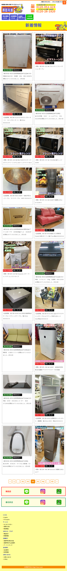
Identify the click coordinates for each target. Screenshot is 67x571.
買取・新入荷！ (49, 63)
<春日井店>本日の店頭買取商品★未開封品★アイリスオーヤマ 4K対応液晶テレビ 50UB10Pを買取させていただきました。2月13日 (17, 231)
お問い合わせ (7, 557)
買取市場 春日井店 (9, 541)
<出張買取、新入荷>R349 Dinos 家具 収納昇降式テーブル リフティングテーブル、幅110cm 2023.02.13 (17, 316)
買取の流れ (7, 526)
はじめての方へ (8, 524)
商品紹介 (6, 533)
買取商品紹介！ (17, 70)
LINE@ (5, 559)
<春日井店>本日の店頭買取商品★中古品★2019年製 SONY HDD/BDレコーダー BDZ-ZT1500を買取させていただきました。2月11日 (17, 400)
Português (7, 519)
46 (43, 481)
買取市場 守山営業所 (9, 543)
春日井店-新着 (8, 70)
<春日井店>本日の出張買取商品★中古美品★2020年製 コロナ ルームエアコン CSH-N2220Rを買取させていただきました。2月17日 (49, 116)
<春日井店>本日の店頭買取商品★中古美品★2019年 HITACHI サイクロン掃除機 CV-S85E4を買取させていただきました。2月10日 (17, 463)
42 (23, 481)
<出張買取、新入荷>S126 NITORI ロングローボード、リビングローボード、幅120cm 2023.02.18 (17, 120)
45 (38, 481)
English (6, 517)
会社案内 (6, 550)
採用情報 (6, 552)
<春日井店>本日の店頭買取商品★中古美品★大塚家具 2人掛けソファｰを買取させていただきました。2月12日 (17, 352)
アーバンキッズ (8, 545)
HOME (5, 515)
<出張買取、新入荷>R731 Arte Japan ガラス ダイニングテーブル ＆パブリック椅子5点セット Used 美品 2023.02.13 (49, 316)
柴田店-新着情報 (39, 63)
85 (52, 481)
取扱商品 (6, 528)
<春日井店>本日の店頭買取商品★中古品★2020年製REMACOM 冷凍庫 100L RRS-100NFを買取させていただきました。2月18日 (17, 76)
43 (28, 481)
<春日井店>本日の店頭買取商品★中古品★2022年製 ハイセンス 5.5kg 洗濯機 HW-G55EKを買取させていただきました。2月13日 (49, 279)
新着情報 (6, 536)
